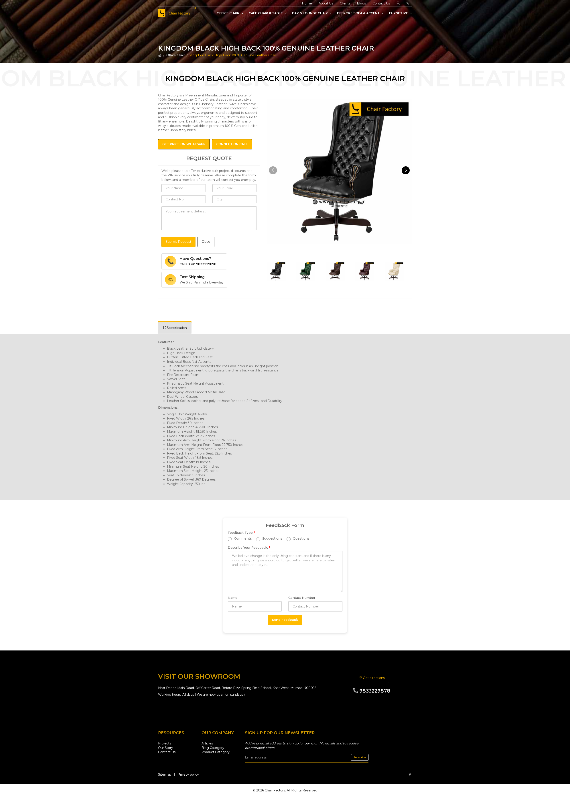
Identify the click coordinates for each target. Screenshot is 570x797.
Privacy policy (188, 775)
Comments (242, 538)
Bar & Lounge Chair (310, 13)
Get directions (373, 678)
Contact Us (381, 3)
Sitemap (164, 775)
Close (206, 242)
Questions (300, 538)
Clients (345, 3)
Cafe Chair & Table (266, 13)
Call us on (198, 264)
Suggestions (271, 538)
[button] (406, 170)
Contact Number (301, 598)
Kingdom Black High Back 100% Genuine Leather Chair (233, 55)
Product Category (216, 752)
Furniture (399, 13)
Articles (207, 743)
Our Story (165, 748)
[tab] (174, 328)
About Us (326, 3)
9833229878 (374, 691)
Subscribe (360, 757)
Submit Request (178, 242)
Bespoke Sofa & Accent (359, 13)
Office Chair (228, 13)
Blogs (361, 3)
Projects (164, 743)
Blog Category (213, 748)
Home (307, 3)
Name (232, 598)
